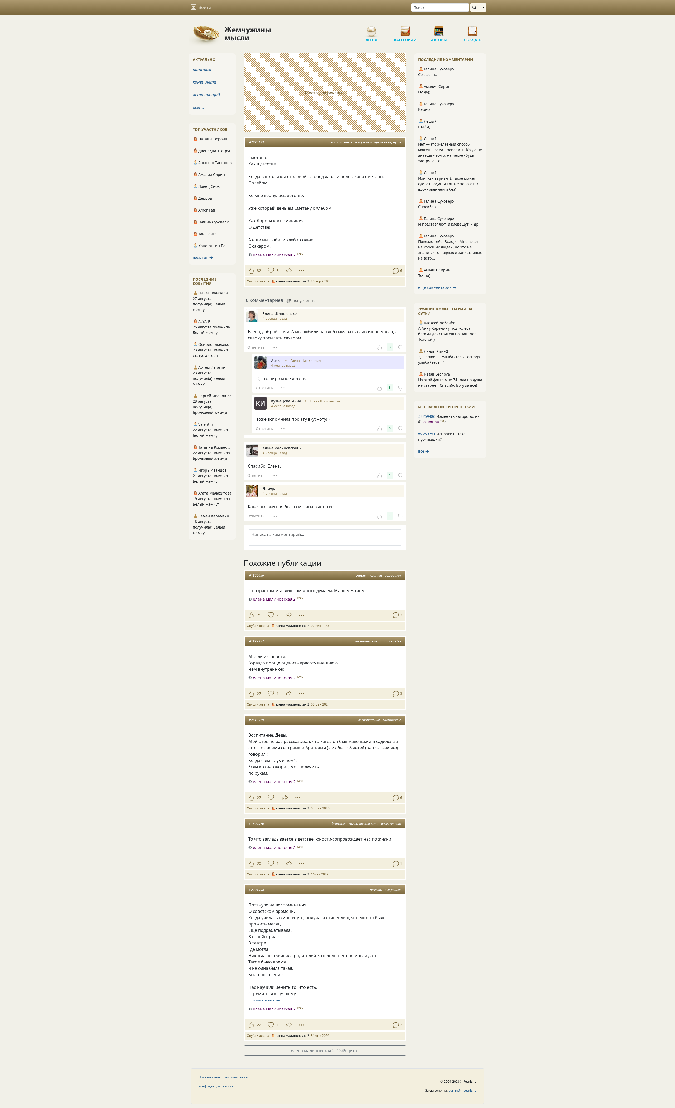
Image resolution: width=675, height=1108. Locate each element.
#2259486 (426, 416)
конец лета (204, 82)
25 (259, 614)
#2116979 (256, 720)
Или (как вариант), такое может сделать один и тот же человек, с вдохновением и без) (448, 184)
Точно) (424, 275)
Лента (371, 29)
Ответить (255, 347)
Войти (205, 7)
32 (259, 270)
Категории (405, 29)
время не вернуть (387, 142)
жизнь (361, 575)
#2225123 (256, 142)
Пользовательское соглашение (223, 1077)
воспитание (392, 720)
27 (259, 693)
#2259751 (426, 433)
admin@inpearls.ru (462, 1090)
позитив (375, 575)
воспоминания (341, 142)
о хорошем (363, 142)
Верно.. (425, 109)
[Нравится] (251, 270)
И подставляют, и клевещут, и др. (448, 224)
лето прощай (206, 95)
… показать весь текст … (268, 1000)
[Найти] (475, 7)
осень (198, 107)
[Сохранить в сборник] (270, 270)
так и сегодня (390, 641)
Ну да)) (424, 91)
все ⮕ (423, 451)
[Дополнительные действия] (301, 270)
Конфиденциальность (216, 1086)
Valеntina (430, 421)
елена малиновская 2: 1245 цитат (325, 1050)
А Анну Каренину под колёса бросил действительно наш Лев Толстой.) (447, 334)
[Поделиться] (288, 270)
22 (259, 1024)
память (376, 890)
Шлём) (424, 126)
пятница (202, 69)
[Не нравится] (400, 347)
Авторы (439, 29)
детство (339, 824)
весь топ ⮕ (203, 257)
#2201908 (256, 890)
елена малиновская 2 (274, 254)
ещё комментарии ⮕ (437, 287)
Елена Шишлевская (305, 360)
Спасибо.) (427, 206)
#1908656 (256, 575)
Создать (472, 29)
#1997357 (256, 641)
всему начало (391, 824)
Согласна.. (427, 74)
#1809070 (256, 824)
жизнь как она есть (363, 824)
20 (259, 863)
